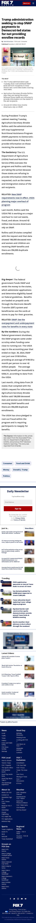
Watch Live (26, 3)
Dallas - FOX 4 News (21, 832)
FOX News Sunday (5, 748)
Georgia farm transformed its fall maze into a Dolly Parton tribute (12, 568)
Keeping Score (21, 737)
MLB (3, 834)
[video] (29, 658)
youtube (21, 898)
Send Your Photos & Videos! (22, 802)
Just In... (5, 528)
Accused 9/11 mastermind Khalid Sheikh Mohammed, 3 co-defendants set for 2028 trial (12, 560)
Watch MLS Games (5, 887)
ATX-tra (18, 783)
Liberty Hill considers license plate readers (11, 657)
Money (6, 469)
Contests (19, 752)
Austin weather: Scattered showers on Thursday (10, 693)
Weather (20, 789)
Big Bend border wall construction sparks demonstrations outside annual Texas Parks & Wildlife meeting (22, 613)
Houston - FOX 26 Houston (22, 837)
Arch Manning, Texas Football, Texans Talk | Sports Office (11, 675)
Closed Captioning (5, 813)
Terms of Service (19, 520)
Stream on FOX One (6, 845)
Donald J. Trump (20, 469)
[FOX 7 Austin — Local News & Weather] (7, 3)
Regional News (20, 827)
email (25, 898)
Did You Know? (21, 810)
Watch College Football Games (7, 854)
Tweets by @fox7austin (9, 722)
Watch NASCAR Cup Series (7, 863)
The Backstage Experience (6, 783)
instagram (18, 898)
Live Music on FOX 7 (20, 745)
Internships (5, 810)
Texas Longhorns (7, 829)
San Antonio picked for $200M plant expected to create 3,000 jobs (22, 593)
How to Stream (7, 760)
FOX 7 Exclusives (20, 758)
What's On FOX (6, 792)
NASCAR (4, 836)
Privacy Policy (20, 518)
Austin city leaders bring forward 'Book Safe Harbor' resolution (12, 532)
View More (29, 528)
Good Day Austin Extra (7, 775)
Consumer (24, 41)
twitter (14, 898)
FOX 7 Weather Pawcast (21, 793)
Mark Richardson (8, 41)
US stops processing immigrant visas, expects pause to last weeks (12, 541)
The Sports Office (7, 768)
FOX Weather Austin (6, 771)
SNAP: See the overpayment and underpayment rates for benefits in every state (18, 323)
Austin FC (5, 832)
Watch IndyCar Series (6, 867)
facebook (10, 898)
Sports (5, 826)
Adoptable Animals (19, 749)
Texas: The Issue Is (21, 771)
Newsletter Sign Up (7, 798)
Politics (6, 476)
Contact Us (5, 795)
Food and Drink (23, 463)
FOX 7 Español (6, 765)
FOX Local (17, 41)
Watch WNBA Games (6, 883)
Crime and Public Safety (7, 744)
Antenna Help (6, 821)
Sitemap (4, 751)
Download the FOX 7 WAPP (21, 797)
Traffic (4, 736)
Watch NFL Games (5, 850)
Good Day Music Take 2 (7, 779)
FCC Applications (7, 819)
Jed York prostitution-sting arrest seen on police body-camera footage (12, 551)
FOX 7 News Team (6, 802)
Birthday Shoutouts (19, 734)
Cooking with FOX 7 (22, 741)
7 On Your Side (21, 765)
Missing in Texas (21, 777)
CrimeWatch (20, 763)
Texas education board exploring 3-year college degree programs (22, 602)
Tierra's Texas (6, 763)
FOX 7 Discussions (20, 780)
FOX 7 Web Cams (22, 805)
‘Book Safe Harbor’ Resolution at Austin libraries (12, 666)
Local (3, 733)
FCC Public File (6, 816)
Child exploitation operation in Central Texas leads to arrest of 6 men (23, 584)
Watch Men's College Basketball (6, 872)
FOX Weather (20, 807)
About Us (6, 789)
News (4, 730)
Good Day (20, 730)
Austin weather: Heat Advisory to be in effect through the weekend (22, 624)
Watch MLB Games (5, 858)
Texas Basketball (7, 839)
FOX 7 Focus (20, 768)
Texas (4, 738)
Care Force (20, 774)
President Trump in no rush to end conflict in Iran (11, 684)
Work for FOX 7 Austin (7, 806)
